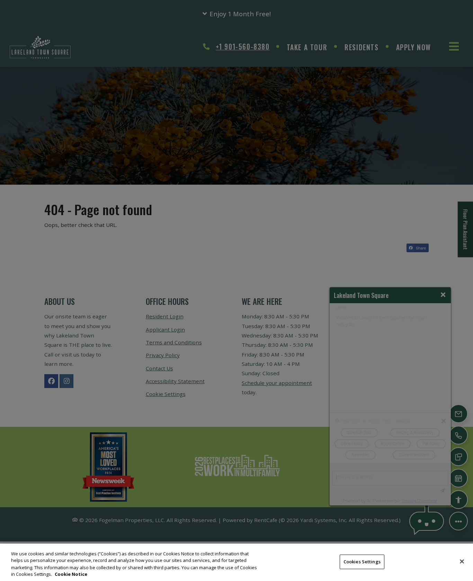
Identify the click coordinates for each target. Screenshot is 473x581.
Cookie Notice (71, 574)
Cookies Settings (362, 561)
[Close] (462, 561)
